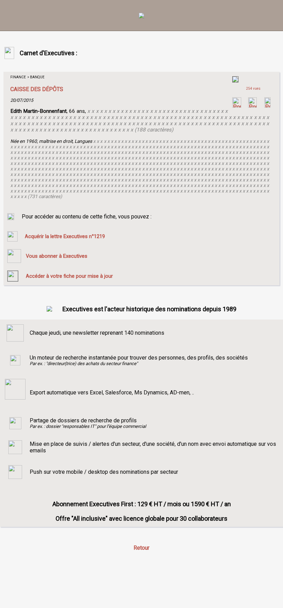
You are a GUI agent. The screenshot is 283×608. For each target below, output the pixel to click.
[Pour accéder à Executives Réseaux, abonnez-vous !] (236, 105)
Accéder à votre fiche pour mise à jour (69, 276)
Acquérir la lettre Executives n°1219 (65, 236)
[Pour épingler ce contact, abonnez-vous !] (267, 105)
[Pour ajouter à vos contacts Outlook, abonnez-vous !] (252, 105)
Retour (141, 548)
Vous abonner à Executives (56, 256)
